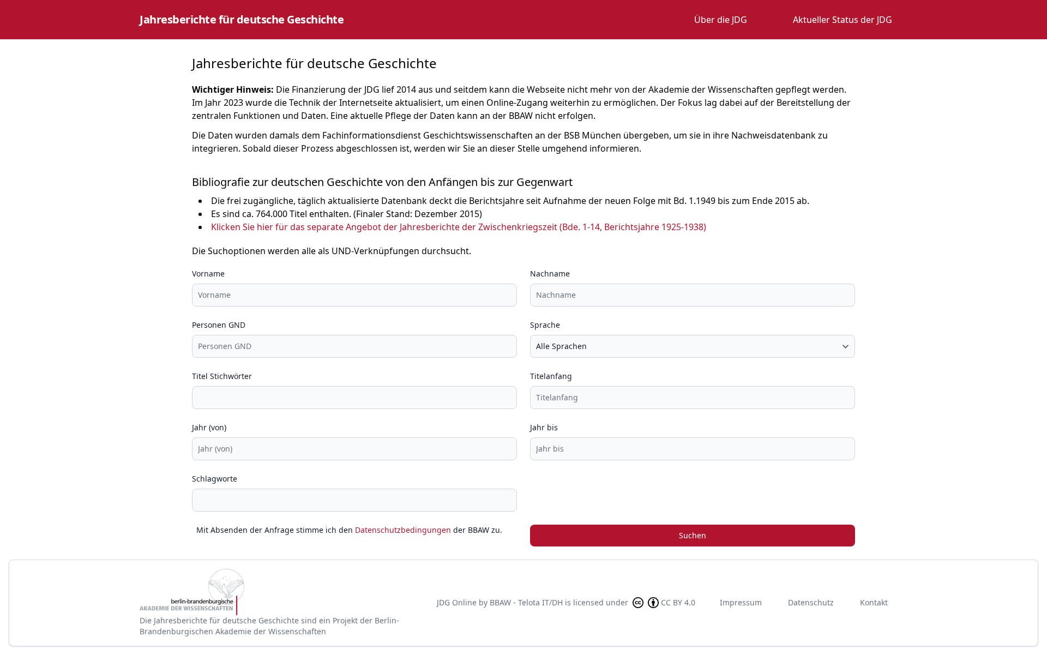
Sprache (545, 325)
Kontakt (874, 602)
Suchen (692, 535)
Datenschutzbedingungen (403, 530)
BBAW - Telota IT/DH (526, 602)
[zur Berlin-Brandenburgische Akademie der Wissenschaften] (279, 592)
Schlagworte (214, 478)
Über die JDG (720, 20)
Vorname (208, 273)
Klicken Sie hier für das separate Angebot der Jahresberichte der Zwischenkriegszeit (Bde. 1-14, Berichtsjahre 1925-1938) (458, 227)
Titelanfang (551, 376)
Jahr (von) (209, 427)
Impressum (741, 602)
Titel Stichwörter (222, 376)
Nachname (550, 273)
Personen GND (218, 325)
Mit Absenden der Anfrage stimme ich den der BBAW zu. (349, 530)
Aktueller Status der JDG (842, 20)
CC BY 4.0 (678, 602)
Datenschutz (811, 602)
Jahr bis (544, 427)
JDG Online (457, 602)
